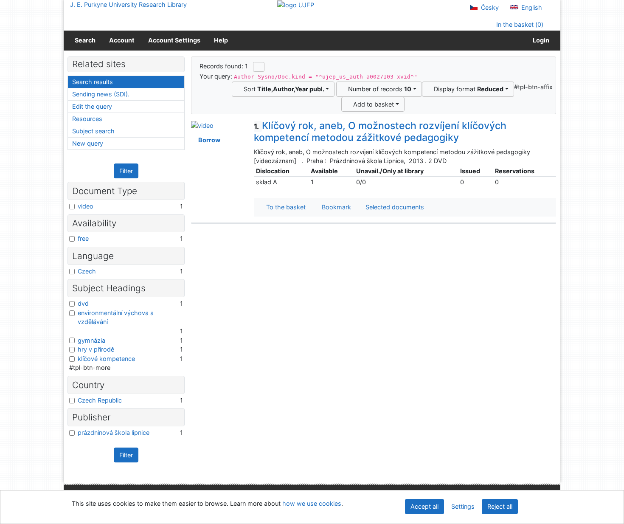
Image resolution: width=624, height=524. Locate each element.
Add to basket (372, 104)
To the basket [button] (284, 207)
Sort (282, 89)
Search (85, 40)
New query (87, 143)
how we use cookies (311, 503)
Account (122, 40)
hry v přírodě (96, 349)
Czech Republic (100, 400)
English (531, 7)
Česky (489, 7)
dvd (83, 303)
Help (221, 40)
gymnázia (91, 340)
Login (539, 40)
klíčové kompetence (106, 358)
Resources (87, 118)
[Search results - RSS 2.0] (258, 66)
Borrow (208, 140)
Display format (466, 89)
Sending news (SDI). (100, 94)
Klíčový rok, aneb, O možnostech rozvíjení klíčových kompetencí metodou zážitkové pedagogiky (380, 132)
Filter (126, 171)
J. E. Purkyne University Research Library (128, 4)
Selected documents (394, 207)
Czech (87, 271)
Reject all (499, 506)
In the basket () (519, 24)
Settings (463, 506)
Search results (92, 81)
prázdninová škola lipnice (113, 432)
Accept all (424, 506)
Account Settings (174, 40)
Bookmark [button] (334, 207)
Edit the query (92, 106)
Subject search (93, 131)
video (85, 206)
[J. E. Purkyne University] (295, 4)
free (83, 238)
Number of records (378, 89)
